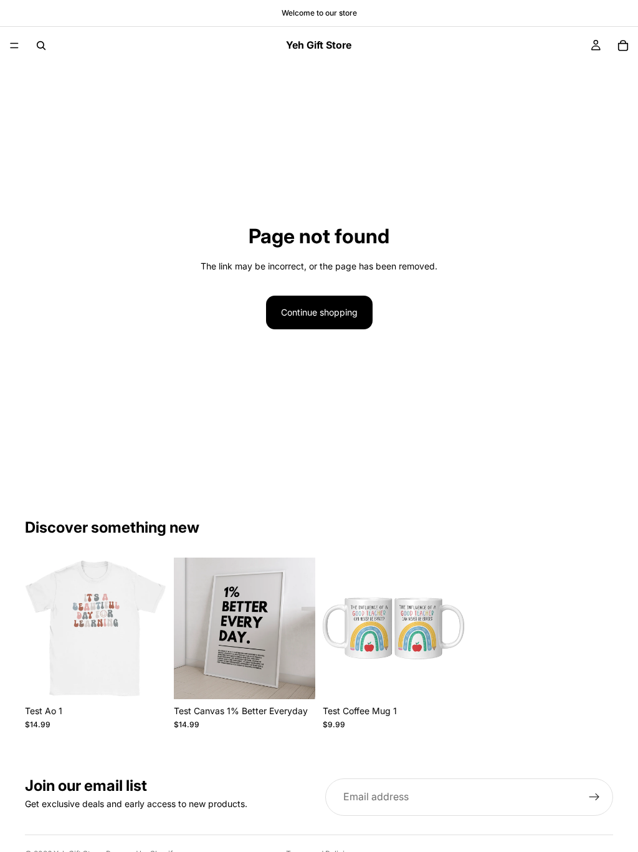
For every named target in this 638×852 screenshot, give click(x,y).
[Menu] (14, 45)
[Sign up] (594, 797)
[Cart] (623, 45)
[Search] (41, 45)
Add (157, 679)
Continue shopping (319, 312)
